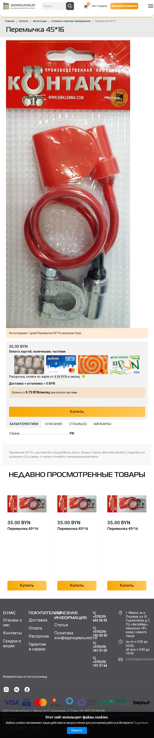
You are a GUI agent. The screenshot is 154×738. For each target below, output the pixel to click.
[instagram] (6, 689)
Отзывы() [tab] (78, 424)
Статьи (61, 624)
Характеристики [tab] (23, 424)
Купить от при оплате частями (44, 392)
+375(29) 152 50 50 (100, 633)
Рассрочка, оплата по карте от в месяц (44, 377)
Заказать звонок (124, 6)
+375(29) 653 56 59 (100, 618)
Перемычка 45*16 (22, 528)
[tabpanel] (77, 434)
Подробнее (141, 722)
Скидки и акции (12, 643)
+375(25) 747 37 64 (100, 664)
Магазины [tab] (102, 424)
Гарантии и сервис (37, 646)
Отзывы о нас (12, 622)
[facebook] (27, 689)
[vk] (16, 689)
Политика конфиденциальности (70, 635)
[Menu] (150, 6)
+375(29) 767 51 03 (100, 648)
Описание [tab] (53, 424)
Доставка (38, 620)
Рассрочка (38, 636)
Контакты (12, 633)
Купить (27, 585)
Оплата (35, 628)
